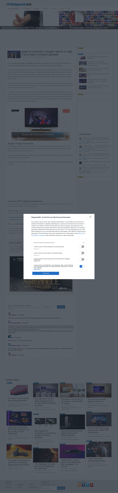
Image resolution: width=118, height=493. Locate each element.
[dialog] (59, 246)
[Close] (91, 217)
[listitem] (59, 242)
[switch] (81, 246)
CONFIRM (45, 273)
